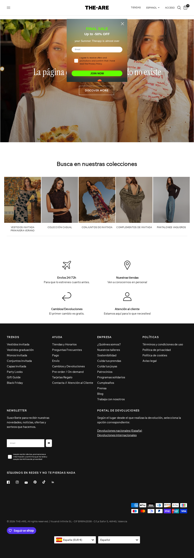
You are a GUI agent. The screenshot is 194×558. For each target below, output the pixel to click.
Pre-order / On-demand (68, 372)
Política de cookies (154, 355)
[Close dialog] (122, 23)
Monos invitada (17, 355)
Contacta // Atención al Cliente (72, 383)
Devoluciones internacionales (117, 435)
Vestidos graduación (20, 350)
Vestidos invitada (18, 344)
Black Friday (15, 383)
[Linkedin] (55, 482)
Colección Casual (60, 227)
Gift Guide (14, 377)
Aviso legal (149, 361)
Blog (100, 394)
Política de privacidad (156, 350)
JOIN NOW (97, 73)
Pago (55, 355)
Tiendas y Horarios (64, 344)
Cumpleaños (105, 383)
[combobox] (75, 540)
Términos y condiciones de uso (162, 344)
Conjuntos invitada (19, 361)
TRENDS (13, 337)
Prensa (101, 388)
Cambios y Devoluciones (68, 366)
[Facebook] (11, 482)
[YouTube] (29, 483)
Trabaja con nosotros (111, 399)
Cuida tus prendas (109, 361)
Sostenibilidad (106, 355)
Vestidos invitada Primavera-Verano (23, 229)
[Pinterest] (38, 482)
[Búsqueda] (179, 7)
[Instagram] (20, 482)
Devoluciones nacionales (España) (119, 430)
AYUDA (57, 337)
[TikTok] (46, 482)
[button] (96, 90)
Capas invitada (16, 366)
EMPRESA (104, 337)
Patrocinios (104, 372)
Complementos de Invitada (134, 227)
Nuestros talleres (108, 350)
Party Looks (15, 372)
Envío (55, 361)
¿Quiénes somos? (109, 344)
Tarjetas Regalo (62, 377)
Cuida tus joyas (107, 366)
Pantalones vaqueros (171, 227)
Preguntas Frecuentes (67, 350)
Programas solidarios (111, 377)
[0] (184, 7)
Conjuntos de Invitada (97, 227)
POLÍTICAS (150, 337)
